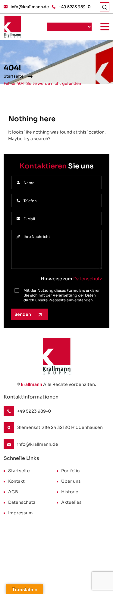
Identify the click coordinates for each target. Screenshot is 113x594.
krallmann (31, 384)
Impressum (20, 513)
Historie (69, 491)
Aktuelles (71, 502)
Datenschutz (87, 279)
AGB (13, 491)
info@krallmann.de (30, 6)
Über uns (71, 481)
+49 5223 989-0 (75, 6)
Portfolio (70, 470)
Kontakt (16, 481)
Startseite (14, 76)
